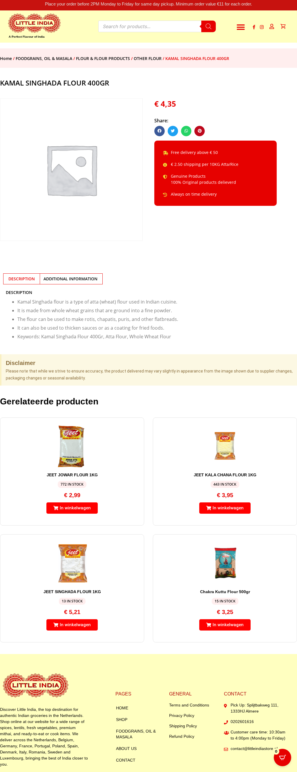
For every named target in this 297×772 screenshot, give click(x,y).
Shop (121, 719)
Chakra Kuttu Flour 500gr (225, 591)
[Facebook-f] (254, 27)
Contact (125, 760)
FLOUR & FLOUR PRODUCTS (103, 58)
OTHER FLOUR (148, 58)
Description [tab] (21, 278)
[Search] (208, 26)
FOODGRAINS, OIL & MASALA (44, 58)
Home (6, 58)
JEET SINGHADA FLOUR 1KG (72, 591)
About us (126, 748)
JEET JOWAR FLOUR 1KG (72, 475)
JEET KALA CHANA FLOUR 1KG (225, 475)
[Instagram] (262, 27)
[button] (240, 27)
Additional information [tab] (70, 278)
